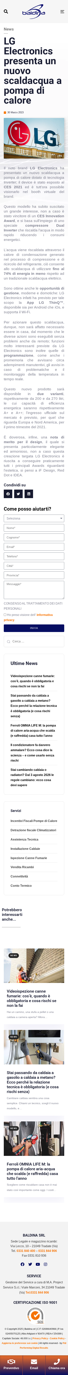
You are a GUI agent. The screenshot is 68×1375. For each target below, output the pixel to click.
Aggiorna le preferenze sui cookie (20, 1343)
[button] (6, 11)
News (13, 955)
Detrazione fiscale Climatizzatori (33, 830)
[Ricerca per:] (34, 641)
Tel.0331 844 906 (37, 1292)
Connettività (19, 876)
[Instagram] (45, 1264)
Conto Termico (21, 885)
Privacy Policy (40, 1338)
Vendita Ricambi (22, 867)
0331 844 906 (47, 1250)
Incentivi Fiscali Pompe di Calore (34, 821)
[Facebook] (22, 1264)
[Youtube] (38, 1264)
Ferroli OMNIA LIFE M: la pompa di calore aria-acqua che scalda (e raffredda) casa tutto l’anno (33, 730)
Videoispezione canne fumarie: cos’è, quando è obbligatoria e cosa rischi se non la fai (33, 681)
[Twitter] (30, 1264)
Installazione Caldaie (25, 848)
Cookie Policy (57, 1338)
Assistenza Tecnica (24, 839)
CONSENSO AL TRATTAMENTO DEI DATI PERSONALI (33, 606)
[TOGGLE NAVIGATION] (54, 11)
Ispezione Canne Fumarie (29, 858)
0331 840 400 (26, 1250)
